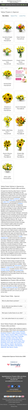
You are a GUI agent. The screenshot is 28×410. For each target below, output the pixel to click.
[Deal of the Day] (20, 77)
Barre (18, 331)
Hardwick (22, 333)
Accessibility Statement (22, 404)
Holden (2, 334)
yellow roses (6, 202)
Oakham (12, 344)
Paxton (25, 334)
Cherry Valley (10, 342)
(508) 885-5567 (14, 379)
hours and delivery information (10, 287)
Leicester (11, 334)
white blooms (18, 265)
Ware (16, 338)
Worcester (8, 339)
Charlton (9, 333)
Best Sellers (5, 16)
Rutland (8, 336)
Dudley (13, 333)
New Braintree (18, 344)
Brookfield (3, 333)
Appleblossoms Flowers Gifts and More (14, 1)
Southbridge (20, 336)
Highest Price (14, 16)
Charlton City (10, 341)
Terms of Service (3, 404)
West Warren (10, 347)
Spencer (3, 338)
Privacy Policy (12, 404)
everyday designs (5, 270)
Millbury (17, 334)
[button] (24, 406)
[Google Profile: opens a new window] (19, 386)
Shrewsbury (14, 336)
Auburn (14, 331)
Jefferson (6, 344)
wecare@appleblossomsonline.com (14, 381)
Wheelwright (4, 345)
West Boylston (18, 345)
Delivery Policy (14, 406)
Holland (7, 334)
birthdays (20, 203)
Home (2, 8)
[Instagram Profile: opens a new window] (9, 386)
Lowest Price (22, 16)
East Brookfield (15, 339)
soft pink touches (5, 268)
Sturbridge (8, 338)
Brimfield (22, 331)
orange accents (10, 267)
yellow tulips (12, 200)
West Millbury (11, 345)
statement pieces (19, 270)
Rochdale (3, 336)
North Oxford (17, 342)
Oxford (21, 334)
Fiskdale (18, 333)
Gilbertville (3, 347)
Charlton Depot (17, 341)
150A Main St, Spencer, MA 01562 (14, 378)
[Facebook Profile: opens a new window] (12, 386)
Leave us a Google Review (14, 391)
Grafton (16, 347)
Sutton (13, 338)
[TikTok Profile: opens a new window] (16, 386)
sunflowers (17, 198)
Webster (3, 339)
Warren (20, 338)
